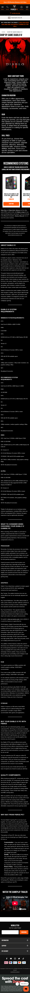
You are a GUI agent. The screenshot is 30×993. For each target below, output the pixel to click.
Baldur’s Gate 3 (21, 212)
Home (3, 32)
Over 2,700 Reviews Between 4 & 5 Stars (15, 2)
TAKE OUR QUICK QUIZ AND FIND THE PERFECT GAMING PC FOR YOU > (15, 24)
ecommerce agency (15, 972)
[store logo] (14, 7)
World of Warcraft (19, 215)
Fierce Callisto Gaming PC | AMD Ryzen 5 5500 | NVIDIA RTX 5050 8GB (11, 195)
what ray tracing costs (13, 619)
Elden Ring (4, 210)
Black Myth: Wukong (14, 210)
